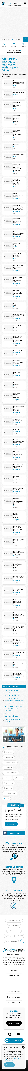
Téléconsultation (13, 833)
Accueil (18, 50)
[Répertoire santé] (22, 941)
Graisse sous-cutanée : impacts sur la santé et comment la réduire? (13, 693)
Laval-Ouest (9, 783)
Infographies (23, 46)
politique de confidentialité (12, 1059)
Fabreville (9, 767)
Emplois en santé (14, 992)
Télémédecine (15, 926)
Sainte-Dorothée (11, 762)
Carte (7, 798)
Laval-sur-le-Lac (11, 793)
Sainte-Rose (9, 757)
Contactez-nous (14, 1002)
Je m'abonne (15, 1023)
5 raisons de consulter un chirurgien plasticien (13, 715)
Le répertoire (14, 975)
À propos (14, 970)
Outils (14, 986)
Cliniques (10, 936)
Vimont (8, 778)
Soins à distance (14, 46)
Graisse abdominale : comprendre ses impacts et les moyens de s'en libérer (14, 700)
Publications (14, 981)
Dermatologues (12, 941)
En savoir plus (11, 824)
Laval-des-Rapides (11, 773)
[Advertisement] (14, 22)
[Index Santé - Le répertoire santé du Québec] (12, 3)
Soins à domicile (15, 931)
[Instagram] (9, 1034)
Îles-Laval (9, 788)
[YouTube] (18, 1034)
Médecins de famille (15, 920)
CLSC (21, 936)
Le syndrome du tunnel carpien (13, 720)
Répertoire (4, 46)
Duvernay (19, 778)
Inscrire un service (15, 1040)
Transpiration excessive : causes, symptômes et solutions (13, 708)
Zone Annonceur (14, 997)
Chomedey (9, 752)
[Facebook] (14, 1034)
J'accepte (9, 1065)
